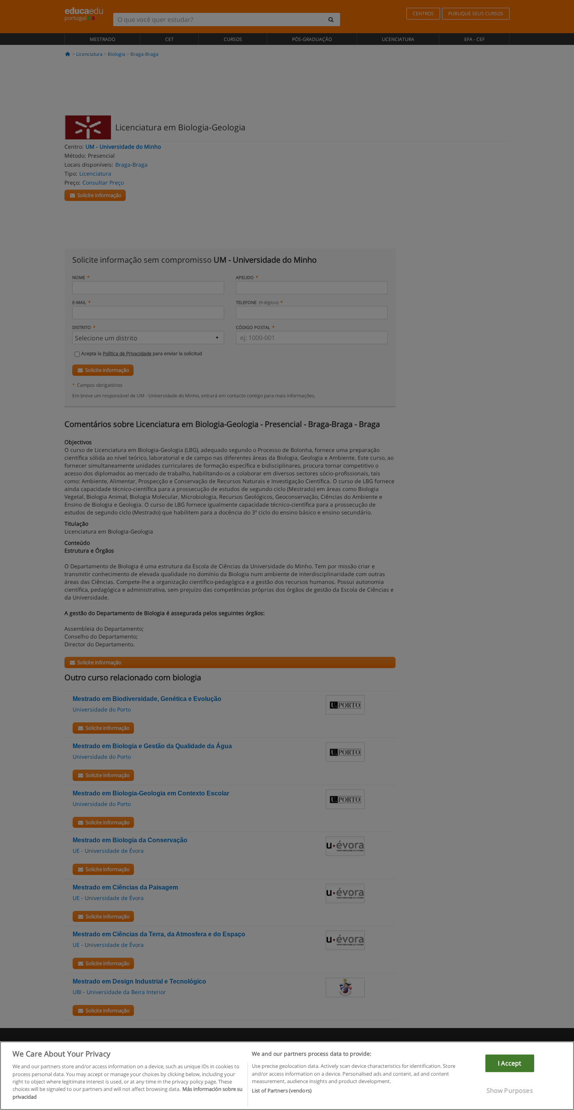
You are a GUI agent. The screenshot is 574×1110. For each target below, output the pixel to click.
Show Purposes (510, 1090)
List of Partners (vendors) (282, 1090)
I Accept (509, 1063)
